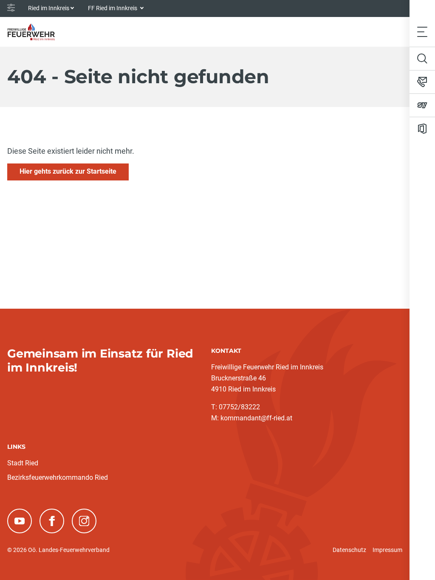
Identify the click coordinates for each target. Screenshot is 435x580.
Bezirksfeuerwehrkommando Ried (57, 477)
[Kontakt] (422, 81)
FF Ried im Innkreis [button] (113, 8)
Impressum (387, 549)
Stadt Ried (22, 463)
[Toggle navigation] (422, 31)
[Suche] (422, 58)
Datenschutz (349, 549)
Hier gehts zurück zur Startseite (68, 171)
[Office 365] (422, 128)
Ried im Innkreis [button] (48, 8)
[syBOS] (422, 105)
